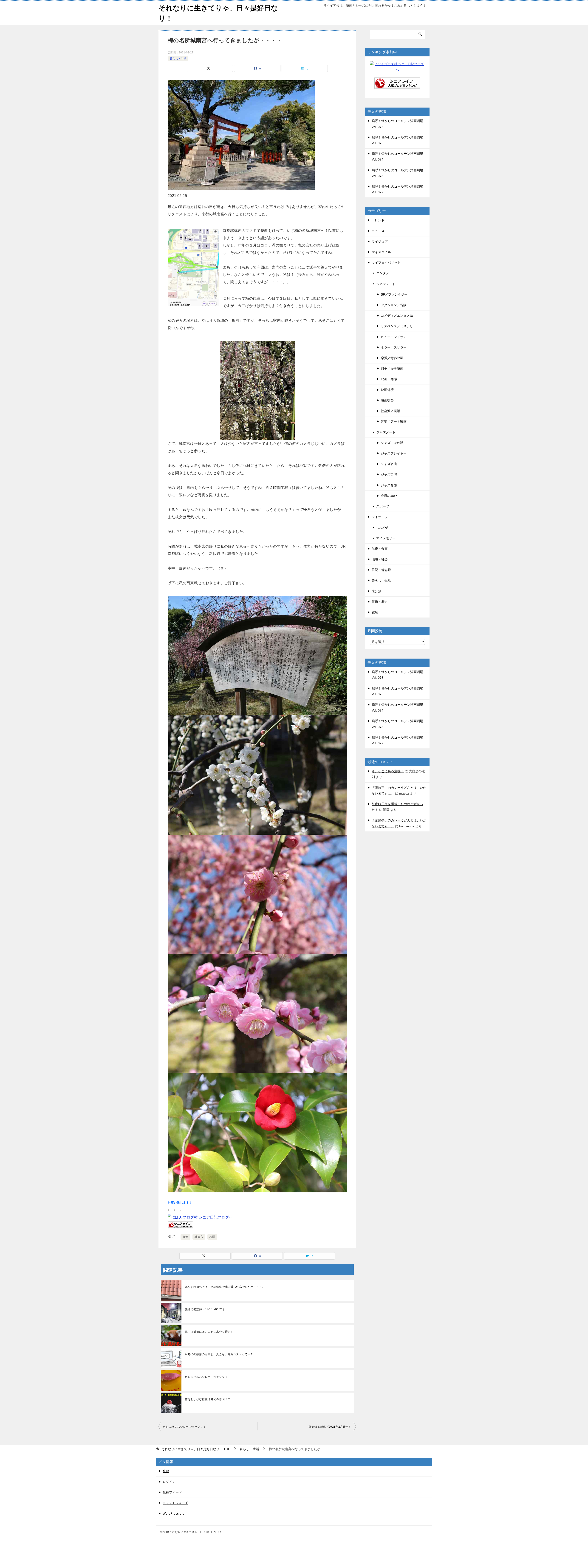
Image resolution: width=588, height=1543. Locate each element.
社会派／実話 (390, 411)
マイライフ (380, 517)
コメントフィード (175, 1503)
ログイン (169, 1482)
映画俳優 (387, 390)
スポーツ (382, 506)
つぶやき (382, 527)
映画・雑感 (389, 379)
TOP (195, 1449)
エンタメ (382, 273)
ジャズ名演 (389, 474)
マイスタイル (381, 252)
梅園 (212, 1236)
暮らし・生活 (178, 58)
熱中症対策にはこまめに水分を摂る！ (209, 1331)
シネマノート (386, 284)
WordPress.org (173, 1513)
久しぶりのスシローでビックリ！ (206, 1376)
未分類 (376, 591)
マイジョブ (380, 241)
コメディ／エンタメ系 (397, 315)
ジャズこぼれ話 (392, 443)
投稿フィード (172, 1492)
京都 (185, 1236)
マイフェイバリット (386, 262)
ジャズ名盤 (389, 485)
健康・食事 (380, 549)
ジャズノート (386, 432)
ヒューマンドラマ (394, 337)
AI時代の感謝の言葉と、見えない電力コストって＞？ (219, 1354)
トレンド (378, 220)
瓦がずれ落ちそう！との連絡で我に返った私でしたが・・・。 (225, 1286)
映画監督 (387, 400)
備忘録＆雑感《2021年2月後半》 (330, 1426)
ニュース (378, 231)
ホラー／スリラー (394, 347)
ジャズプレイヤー (394, 453)
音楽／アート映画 (394, 421)
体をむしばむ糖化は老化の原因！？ (207, 1399)
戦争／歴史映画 (392, 368)
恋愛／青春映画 (392, 358)
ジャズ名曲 (389, 464)
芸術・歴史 (380, 602)
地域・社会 (380, 559)
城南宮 (199, 1236)
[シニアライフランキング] (397, 86)
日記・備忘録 (381, 570)
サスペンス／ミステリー (398, 326)
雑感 (375, 612)
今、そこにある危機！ (388, 771)
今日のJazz (389, 496)
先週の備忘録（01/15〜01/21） (205, 1309)
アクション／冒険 (394, 305)
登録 (166, 1471)
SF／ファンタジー (394, 294)
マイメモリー (386, 538)
